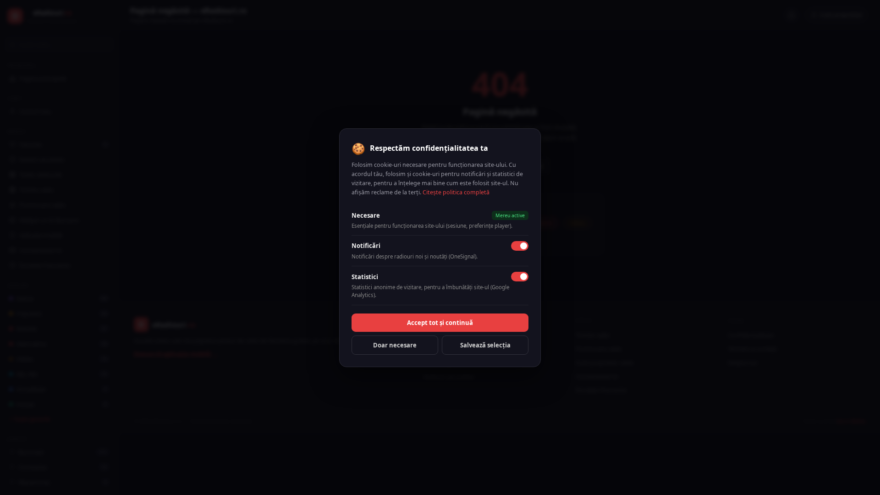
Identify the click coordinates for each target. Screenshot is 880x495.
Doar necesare (395, 345)
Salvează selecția (485, 345)
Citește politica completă (456, 192)
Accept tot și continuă (440, 323)
